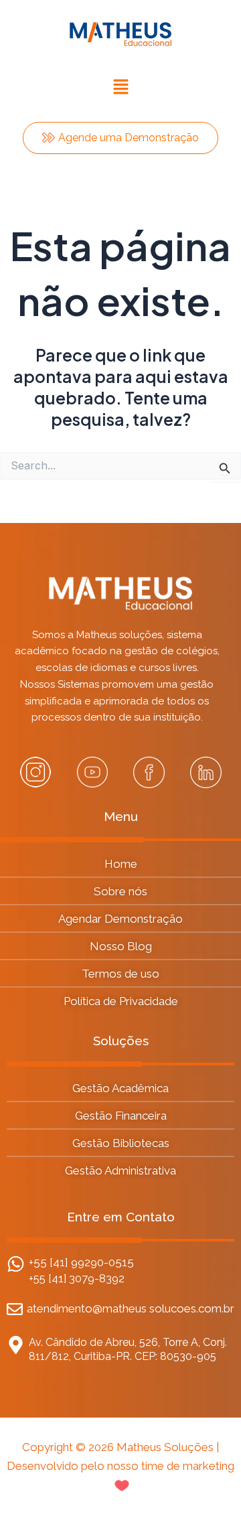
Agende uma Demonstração (128, 137)
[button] (120, 87)
